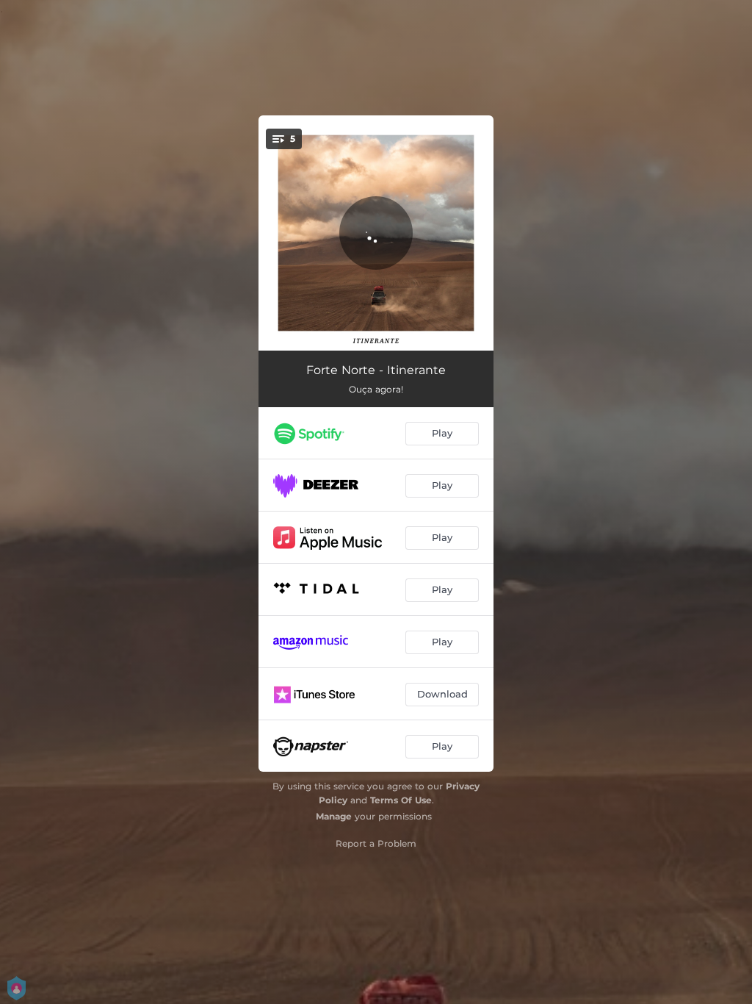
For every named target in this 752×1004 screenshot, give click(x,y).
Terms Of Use (401, 800)
